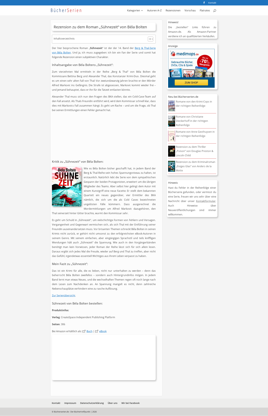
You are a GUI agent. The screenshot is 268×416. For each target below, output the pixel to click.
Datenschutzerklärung (92, 403)
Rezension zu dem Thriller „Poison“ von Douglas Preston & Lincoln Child (194, 151)
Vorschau (190, 10)
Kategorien (133, 10)
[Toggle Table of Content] (148, 39)
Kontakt (212, 3)
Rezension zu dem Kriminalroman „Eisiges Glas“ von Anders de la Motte (195, 166)
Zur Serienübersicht (63, 295)
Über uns (112, 403)
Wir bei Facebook (130, 403)
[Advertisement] (104, 136)
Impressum (70, 403)
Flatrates (205, 10)
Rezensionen (173, 10)
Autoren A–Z (154, 10)
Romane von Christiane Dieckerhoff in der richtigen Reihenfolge (192, 121)
